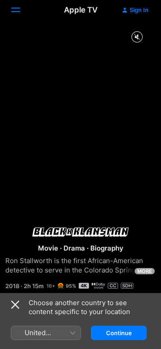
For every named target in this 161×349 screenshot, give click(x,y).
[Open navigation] (21, 10)
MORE (144, 271)
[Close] (15, 305)
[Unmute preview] (137, 37)
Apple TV (80, 9)
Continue (119, 332)
